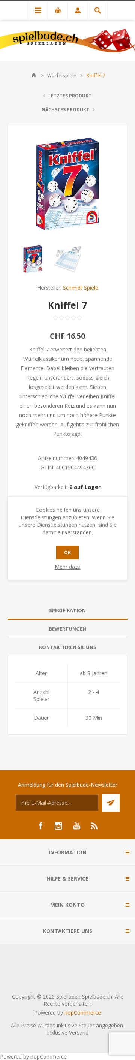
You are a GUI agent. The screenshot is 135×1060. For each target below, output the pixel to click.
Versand (78, 1032)
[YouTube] (76, 826)
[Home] (34, 75)
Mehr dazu (68, 566)
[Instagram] (58, 826)
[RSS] (94, 826)
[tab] (68, 610)
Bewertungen (67, 628)
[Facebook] (40, 826)
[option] (32, 259)
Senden (111, 803)
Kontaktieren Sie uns (67, 647)
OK (67, 552)
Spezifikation (67, 610)
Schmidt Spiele (80, 287)
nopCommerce (82, 1012)
